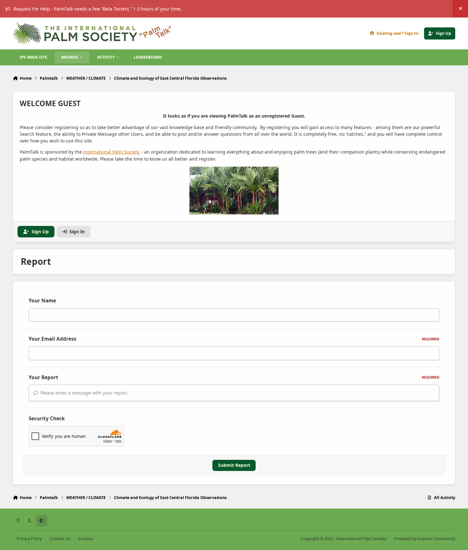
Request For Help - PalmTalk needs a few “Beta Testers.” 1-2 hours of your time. (97, 9)
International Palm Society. (111, 152)
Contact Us (60, 538)
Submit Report (234, 465)
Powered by (424, 538)
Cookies (85, 538)
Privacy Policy (29, 538)
